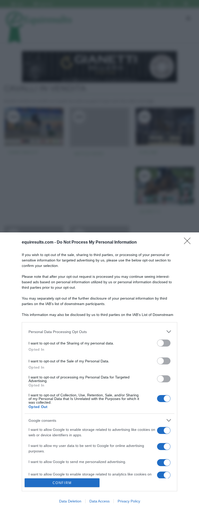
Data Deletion (70, 501)
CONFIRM (62, 483)
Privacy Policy (129, 501)
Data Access (99, 501)
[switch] (163, 343)
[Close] (189, 242)
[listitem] (99, 331)
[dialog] (99, 371)
